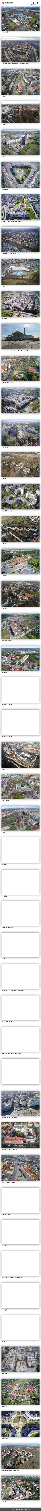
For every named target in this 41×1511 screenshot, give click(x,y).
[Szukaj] (38, 3)
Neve (12, 1509)
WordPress (26, 1509)
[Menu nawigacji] (33, 3)
